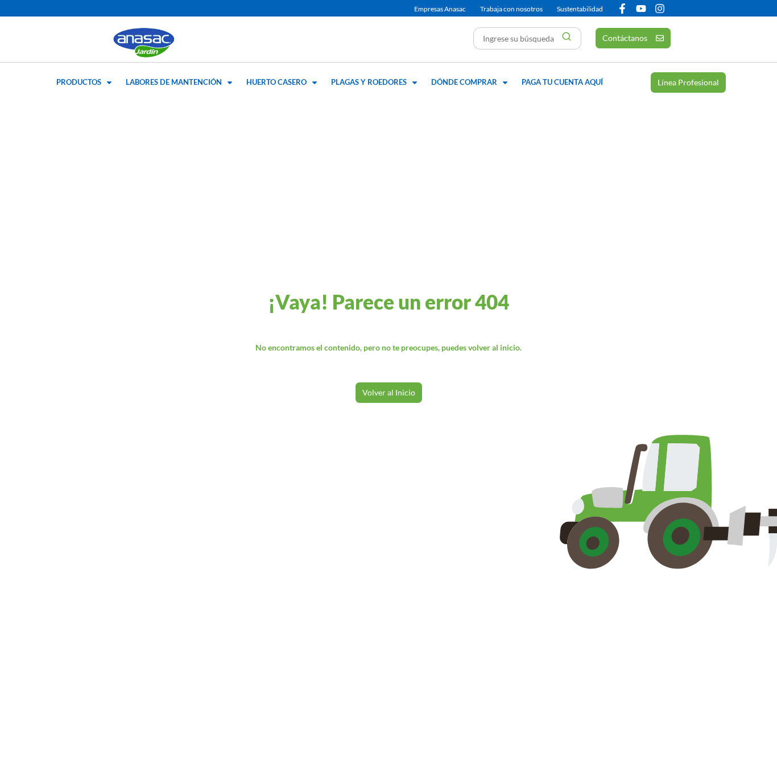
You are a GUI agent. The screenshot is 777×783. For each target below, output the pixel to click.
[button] (85, 82)
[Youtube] (641, 8)
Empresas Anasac (440, 9)
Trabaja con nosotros (511, 9)
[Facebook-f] (622, 8)
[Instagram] (660, 8)
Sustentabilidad (580, 9)
